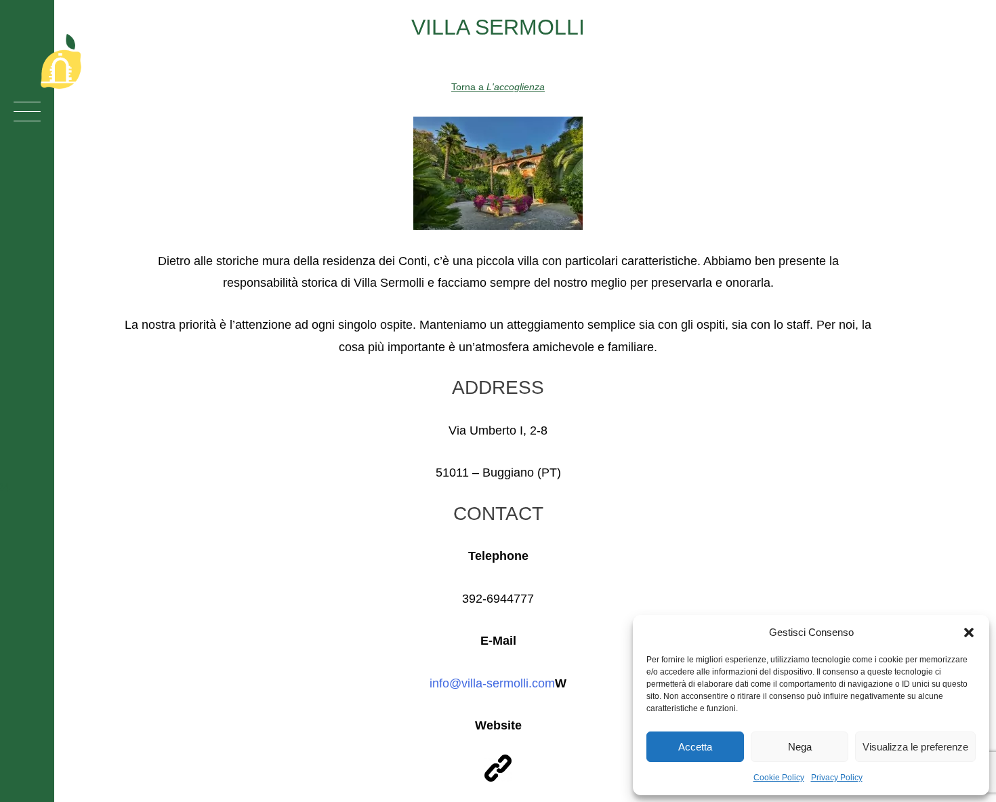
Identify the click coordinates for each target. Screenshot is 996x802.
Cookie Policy (778, 777)
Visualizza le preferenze (915, 747)
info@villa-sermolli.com (492, 683)
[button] (969, 632)
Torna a (498, 86)
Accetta (695, 747)
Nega (800, 747)
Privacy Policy (837, 777)
